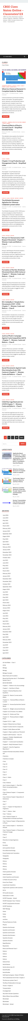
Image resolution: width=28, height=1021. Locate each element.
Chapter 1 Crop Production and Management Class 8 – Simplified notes (14, 163)
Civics (4, 761)
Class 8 (3, 86)
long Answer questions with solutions (13, 887)
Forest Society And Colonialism (11, 853)
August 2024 (6, 536)
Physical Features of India (9, 922)
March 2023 (6, 570)
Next (21, 437)
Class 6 (18, 85)
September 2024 (7, 533)
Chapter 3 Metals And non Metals (12, 724)
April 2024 (5, 541)
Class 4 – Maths (7, 777)
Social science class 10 (8, 967)
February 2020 (7, 639)
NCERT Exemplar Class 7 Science (11, 901)
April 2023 (5, 568)
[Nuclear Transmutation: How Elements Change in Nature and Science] (7, 500)
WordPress (10, 1019)
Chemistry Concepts (7, 85)
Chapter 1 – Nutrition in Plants (11, 688)
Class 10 (14, 85)
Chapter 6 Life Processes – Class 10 (12, 734)
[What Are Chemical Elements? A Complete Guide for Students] (14, 77)
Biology (5, 667)
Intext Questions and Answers (11, 877)
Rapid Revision (7, 943)
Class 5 (5, 780)
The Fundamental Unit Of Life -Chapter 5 (14, 977)
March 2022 (6, 602)
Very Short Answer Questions (11, 993)
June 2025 (5, 518)
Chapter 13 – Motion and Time (11, 714)
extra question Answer (9, 848)
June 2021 (5, 616)
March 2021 (6, 623)
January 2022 (6, 608)
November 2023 (7, 555)
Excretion (5, 845)
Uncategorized (7, 991)
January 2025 (6, 531)
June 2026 (5, 515)
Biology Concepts (7, 673)
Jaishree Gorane (14, 93)
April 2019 (5, 653)
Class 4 (5, 774)
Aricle (4, 665)
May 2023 (5, 565)
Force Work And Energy (9, 850)
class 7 (4, 804)
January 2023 (6, 576)
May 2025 (5, 520)
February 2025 (7, 528)
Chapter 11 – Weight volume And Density (14, 709)
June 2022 (5, 594)
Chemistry (5, 756)
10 (16, 437)
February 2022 (7, 605)
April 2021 (5, 621)
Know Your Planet (7, 882)
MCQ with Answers (8, 893)
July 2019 (5, 645)
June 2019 (5, 647)
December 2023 (7, 552)
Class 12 (5, 769)
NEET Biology (6, 908)
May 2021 (5, 618)
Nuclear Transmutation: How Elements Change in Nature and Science (19, 502)
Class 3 (5, 772)
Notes (4, 911)
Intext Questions (7, 874)
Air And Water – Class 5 (9, 662)
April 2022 (5, 600)
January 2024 (6, 549)
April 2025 (5, 523)
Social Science (6, 964)
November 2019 (7, 642)
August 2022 (6, 589)
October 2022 (6, 584)
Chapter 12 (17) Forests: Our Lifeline (12, 711)
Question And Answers (9, 935)
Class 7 (22, 85)
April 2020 (5, 637)
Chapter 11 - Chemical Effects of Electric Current (14, 122)
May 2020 (5, 634)
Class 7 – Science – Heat (9, 811)
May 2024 (5, 539)
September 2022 (7, 586)
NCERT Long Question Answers (11, 903)
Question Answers (8, 938)
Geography (6, 855)
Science (8, 123)
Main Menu (8, 56)
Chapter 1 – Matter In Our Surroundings (13, 685)
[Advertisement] (14, 40)
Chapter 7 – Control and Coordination (13, 741)
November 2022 (7, 581)
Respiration (6, 946)
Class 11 (5, 766)
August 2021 (6, 610)
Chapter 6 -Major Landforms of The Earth (14, 732)
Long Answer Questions (9, 885)
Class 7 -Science (7, 814)
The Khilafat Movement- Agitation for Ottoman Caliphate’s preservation (11, 202)
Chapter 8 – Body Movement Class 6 (12, 744)
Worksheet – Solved (8, 1004)
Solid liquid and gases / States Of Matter (13, 975)
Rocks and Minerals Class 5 (10, 948)
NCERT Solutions (7, 906)
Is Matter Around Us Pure (10, 879)
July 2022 (5, 592)
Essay (4, 842)
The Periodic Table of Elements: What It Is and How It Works (18, 480)
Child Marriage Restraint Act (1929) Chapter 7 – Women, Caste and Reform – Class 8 (12, 404)
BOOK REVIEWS (7, 683)
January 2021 (6, 629)
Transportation (7, 988)
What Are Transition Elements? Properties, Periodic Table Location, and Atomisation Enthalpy (19, 491)
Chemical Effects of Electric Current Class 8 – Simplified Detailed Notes (12, 127)
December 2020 (7, 631)
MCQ (4, 890)
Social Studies (6, 969)
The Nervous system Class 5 (10, 980)
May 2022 (5, 597)
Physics (5, 924)
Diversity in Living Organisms (10, 840)
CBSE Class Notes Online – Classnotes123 (13, 10)
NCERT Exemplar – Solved (10, 898)
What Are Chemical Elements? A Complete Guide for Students (19, 470)
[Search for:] (14, 444)
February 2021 (7, 626)
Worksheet (6, 999)
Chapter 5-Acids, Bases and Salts (11, 729)
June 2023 (5, 563)
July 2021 (5, 613)
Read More (5, 116)
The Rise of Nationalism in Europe (12, 983)
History (12, 198)
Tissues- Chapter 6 (8, 985)
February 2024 (7, 547)
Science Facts (13, 86)
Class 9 (7, 86)
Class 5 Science (7, 782)
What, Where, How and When (11, 996)
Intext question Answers (9, 871)
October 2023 (6, 557)
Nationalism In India (8, 895)
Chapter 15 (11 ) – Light (9, 721)
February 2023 (7, 573)
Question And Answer (9, 927)
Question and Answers (9, 930)
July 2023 (5, 560)
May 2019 (5, 650)
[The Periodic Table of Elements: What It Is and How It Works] (7, 478)
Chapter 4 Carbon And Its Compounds (13, 726)
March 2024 (6, 544)
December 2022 (7, 578)
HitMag (17, 1019)
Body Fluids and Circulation (10, 675)
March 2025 (6, 525)
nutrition (5, 919)
